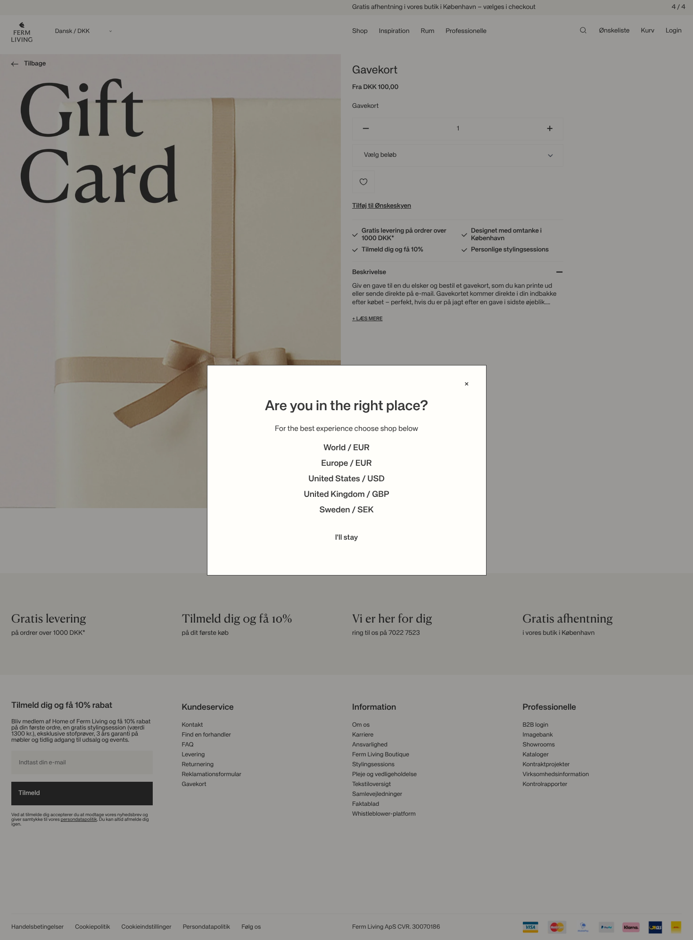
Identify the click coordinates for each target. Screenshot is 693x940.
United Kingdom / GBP (346, 495)
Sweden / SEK (346, 510)
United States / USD (346, 479)
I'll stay (346, 538)
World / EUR (346, 448)
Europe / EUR (346, 464)
